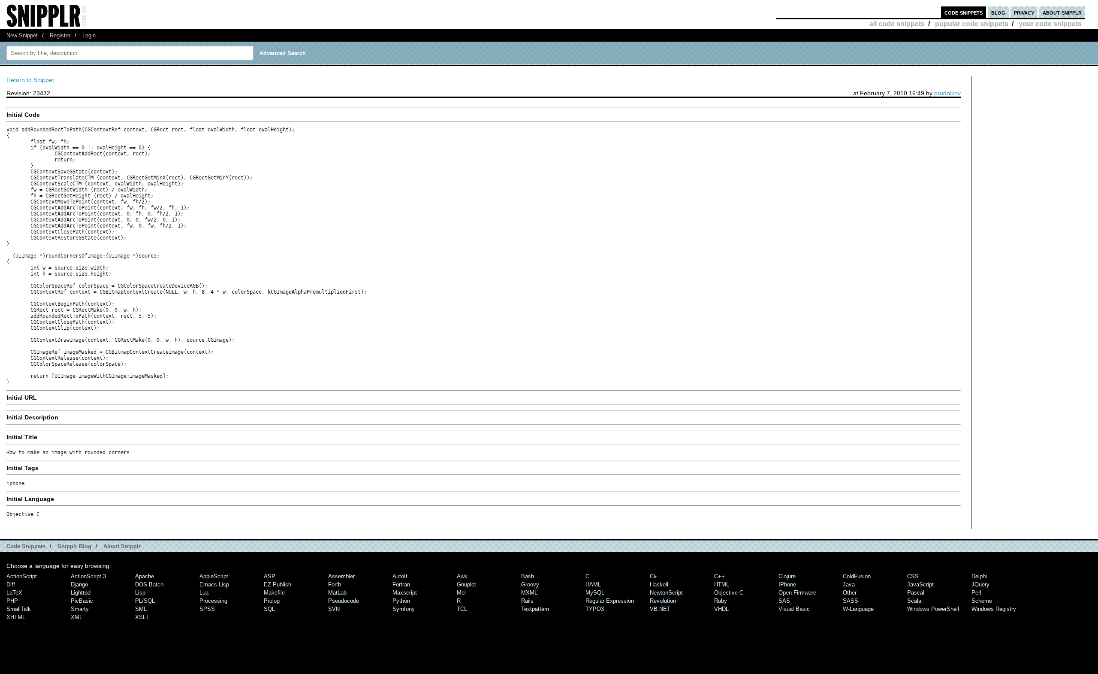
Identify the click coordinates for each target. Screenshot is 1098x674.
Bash (527, 576)
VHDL (721, 609)
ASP (269, 576)
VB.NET (660, 609)
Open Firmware (797, 592)
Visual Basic (794, 609)
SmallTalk (18, 609)
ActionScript (21, 576)
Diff (10, 584)
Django (79, 584)
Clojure (787, 576)
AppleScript (213, 576)
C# (653, 576)
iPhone (787, 584)
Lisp (140, 592)
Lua (203, 592)
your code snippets (1050, 23)
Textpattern (535, 609)
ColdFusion (857, 576)
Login (89, 35)
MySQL (594, 592)
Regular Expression (609, 601)
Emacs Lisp (214, 584)
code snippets (963, 12)
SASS (850, 601)
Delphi (979, 576)
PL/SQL (145, 601)
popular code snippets (971, 23)
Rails (527, 601)
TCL (462, 609)
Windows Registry (993, 609)
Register (60, 35)
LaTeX (14, 592)
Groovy (530, 584)
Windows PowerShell (933, 609)
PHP (12, 601)
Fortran (401, 584)
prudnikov (947, 93)
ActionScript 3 (88, 576)
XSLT (142, 617)
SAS (784, 601)
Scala (914, 601)
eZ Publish (277, 584)
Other (850, 592)
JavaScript (920, 584)
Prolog (272, 601)
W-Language (858, 609)
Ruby (720, 601)
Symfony (403, 609)
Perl (976, 592)
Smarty (80, 609)
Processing (213, 601)
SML (141, 609)
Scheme (981, 601)
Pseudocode (343, 601)
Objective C (728, 592)
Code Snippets (25, 546)
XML (76, 617)
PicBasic (82, 601)
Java (849, 584)
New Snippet (22, 35)
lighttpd (80, 592)
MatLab (337, 592)
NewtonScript (666, 592)
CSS (913, 576)
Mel (461, 592)
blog (998, 12)
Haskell (659, 584)
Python (401, 601)
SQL (269, 609)
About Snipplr (122, 546)
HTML (721, 584)
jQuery (980, 584)
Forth (334, 584)
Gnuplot (466, 584)
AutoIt (399, 576)
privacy (1024, 12)
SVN (334, 609)
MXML (529, 592)
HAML (593, 584)
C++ (719, 576)
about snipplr (1062, 12)
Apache (144, 576)
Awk (462, 576)
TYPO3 (594, 609)
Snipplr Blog (74, 546)
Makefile (274, 592)
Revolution (663, 601)
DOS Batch (149, 584)
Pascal (915, 592)
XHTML (15, 617)
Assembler (341, 576)
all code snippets (897, 23)
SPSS (207, 609)
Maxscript (404, 592)
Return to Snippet (30, 79)
